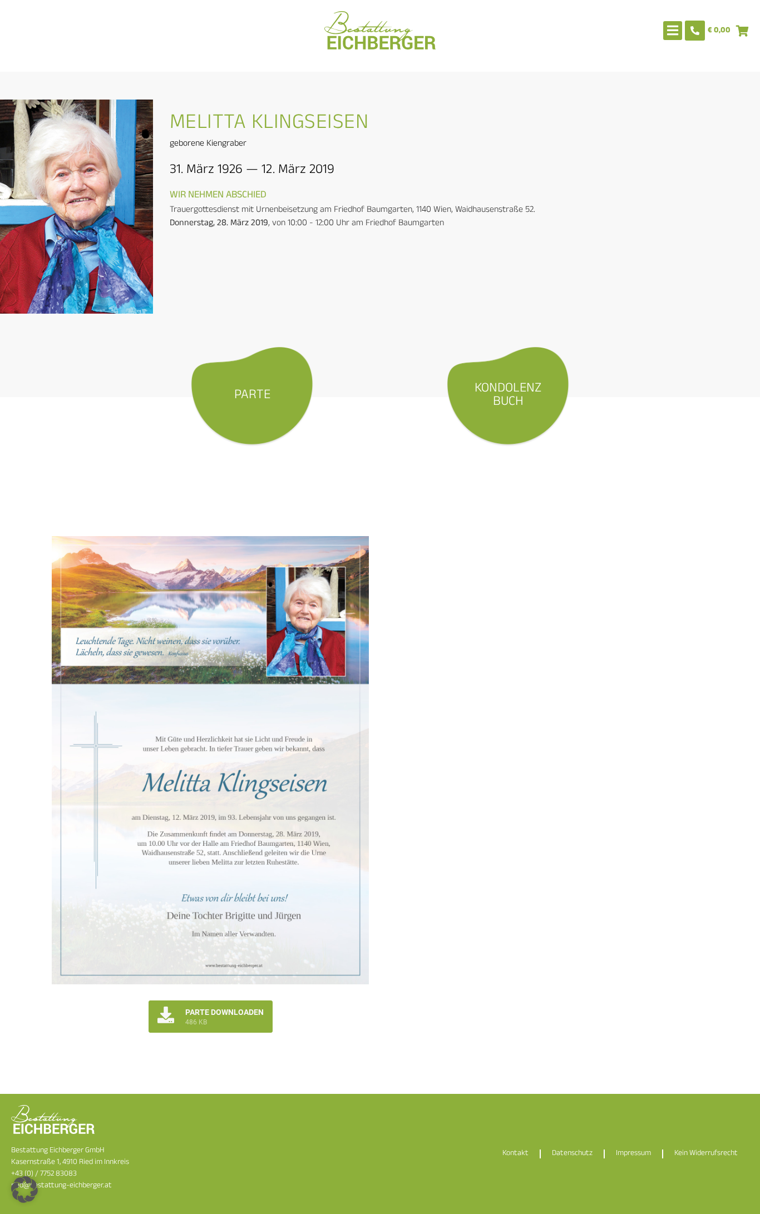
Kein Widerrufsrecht (706, 1153)
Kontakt (515, 1153)
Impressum (633, 1153)
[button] (24, 1189)
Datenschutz (572, 1153)
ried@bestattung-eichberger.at (61, 1186)
